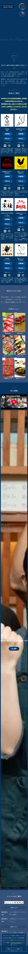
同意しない (9, 949)
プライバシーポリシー (16, 942)
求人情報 (14, 648)
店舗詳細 (7, 133)
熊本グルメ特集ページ (12, 302)
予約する (7, 138)
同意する (19, 949)
